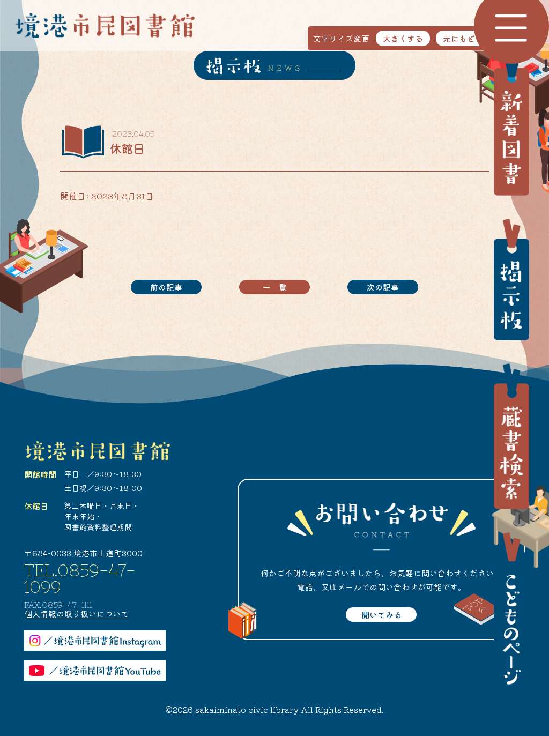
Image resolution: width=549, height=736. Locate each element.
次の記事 (383, 287)
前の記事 (166, 287)
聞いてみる (381, 614)
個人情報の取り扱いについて (76, 613)
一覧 (279, 287)
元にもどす (463, 38)
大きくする (403, 38)
